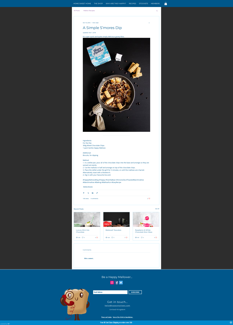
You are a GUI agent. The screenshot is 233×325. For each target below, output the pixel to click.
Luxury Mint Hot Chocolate (82, 231)
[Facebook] (116, 282)
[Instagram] (112, 282)
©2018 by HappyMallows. (126, 317)
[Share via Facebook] (84, 193)
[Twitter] (121, 282)
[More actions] (149, 23)
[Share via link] (97, 193)
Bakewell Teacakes (113, 230)
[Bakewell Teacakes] (116, 219)
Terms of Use (116, 317)
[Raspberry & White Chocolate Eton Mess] (146, 219)
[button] (165, 3)
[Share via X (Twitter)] (88, 193)
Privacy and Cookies (106, 317)
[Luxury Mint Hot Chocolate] (87, 219)
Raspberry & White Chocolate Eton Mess (143, 231)
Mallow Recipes (89, 10)
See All (157, 209)
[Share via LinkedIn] (92, 193)
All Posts (77, 10)
